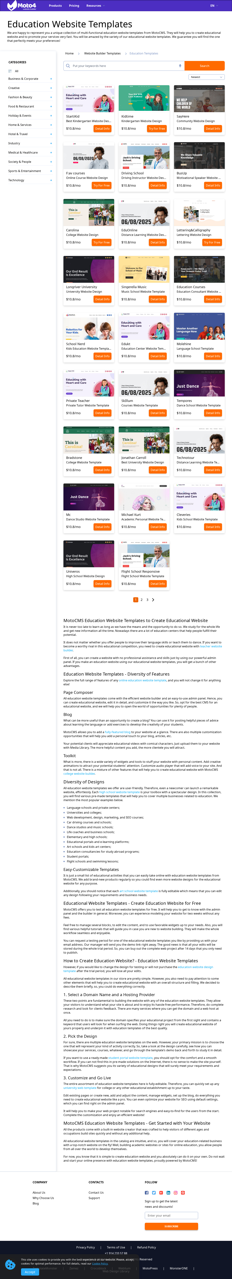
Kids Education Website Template (88, 349)
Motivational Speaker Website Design (199, 178)
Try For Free (157, 129)
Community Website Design (196, 121)
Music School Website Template (143, 292)
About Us (39, 1193)
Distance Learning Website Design (144, 235)
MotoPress (150, 1268)
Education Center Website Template (144, 349)
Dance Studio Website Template (88, 519)
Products (55, 6)
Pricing (74, 6)
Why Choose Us (43, 1198)
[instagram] (175, 1193)
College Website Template (84, 462)
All (16, 71)
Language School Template (195, 349)
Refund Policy (146, 1247)
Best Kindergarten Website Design (88, 121)
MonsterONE (179, 1268)
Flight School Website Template (142, 576)
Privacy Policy (85, 1247)
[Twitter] (154, 1193)
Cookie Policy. (100, 1263)
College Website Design (82, 235)
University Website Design (84, 292)
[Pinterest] (183, 1193)
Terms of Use (116, 1247)
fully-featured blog (117, 732)
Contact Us (96, 1193)
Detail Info (102, 129)
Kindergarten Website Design (141, 121)
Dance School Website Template (199, 405)
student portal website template (130, 1058)
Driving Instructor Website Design (144, 178)
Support (94, 1198)
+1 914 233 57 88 (116, 1253)
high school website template (119, 792)
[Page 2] (153, 600)
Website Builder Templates (102, 53)
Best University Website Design (142, 462)
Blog (36, 1203)
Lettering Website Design (194, 235)
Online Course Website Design (87, 178)
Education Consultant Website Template (199, 292)
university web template (79, 1088)
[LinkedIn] (168, 1193)
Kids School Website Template (197, 519)
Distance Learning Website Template (199, 462)
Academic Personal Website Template (144, 519)
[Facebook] (146, 1193)
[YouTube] (161, 1193)
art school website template (139, 891)
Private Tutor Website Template (87, 405)
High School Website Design (85, 576)
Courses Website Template (139, 405)
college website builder (79, 774)
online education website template (142, 680)
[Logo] (24, 5)
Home (69, 53)
